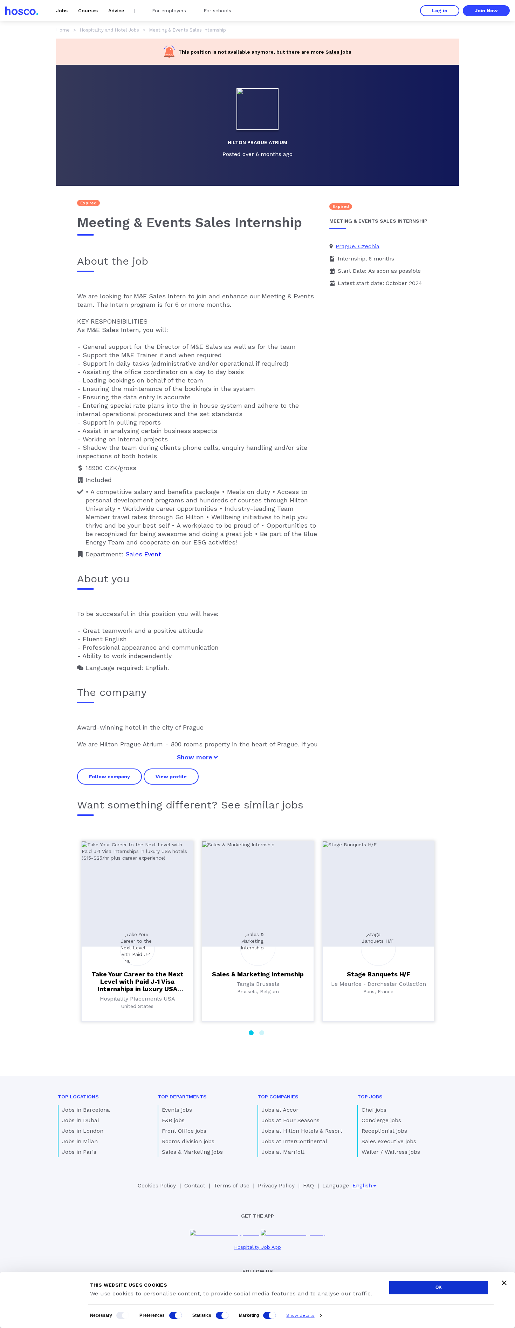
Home (63, 30)
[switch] (175, 1315)
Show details (300, 1315)
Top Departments (182, 1096)
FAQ (308, 1185)
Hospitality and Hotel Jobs (109, 30)
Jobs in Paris (79, 1152)
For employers (169, 10)
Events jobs (177, 1109)
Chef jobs (374, 1109)
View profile (171, 776)
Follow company (109, 776)
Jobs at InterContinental (294, 1141)
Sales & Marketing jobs (192, 1152)
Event (152, 554)
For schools (217, 10)
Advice (116, 10)
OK (438, 1287)
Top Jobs (370, 1096)
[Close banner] (504, 1282)
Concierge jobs (381, 1120)
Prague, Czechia (357, 246)
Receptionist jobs (384, 1130)
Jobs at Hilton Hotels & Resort (302, 1130)
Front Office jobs (184, 1130)
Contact (194, 1185)
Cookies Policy (157, 1185)
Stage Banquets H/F (378, 974)
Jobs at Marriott (283, 1152)
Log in (439, 10)
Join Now (486, 10)
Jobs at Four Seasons (291, 1120)
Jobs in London (82, 1130)
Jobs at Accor (280, 1109)
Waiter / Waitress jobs (391, 1152)
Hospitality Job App (257, 1247)
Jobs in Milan (80, 1141)
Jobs (62, 10)
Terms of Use (231, 1185)
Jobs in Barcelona (86, 1109)
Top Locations (78, 1096)
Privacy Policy (276, 1185)
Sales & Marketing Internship (258, 974)
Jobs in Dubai (80, 1120)
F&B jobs (173, 1120)
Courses (88, 10)
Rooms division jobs (188, 1141)
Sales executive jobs (389, 1141)
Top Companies (278, 1096)
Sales (332, 52)
